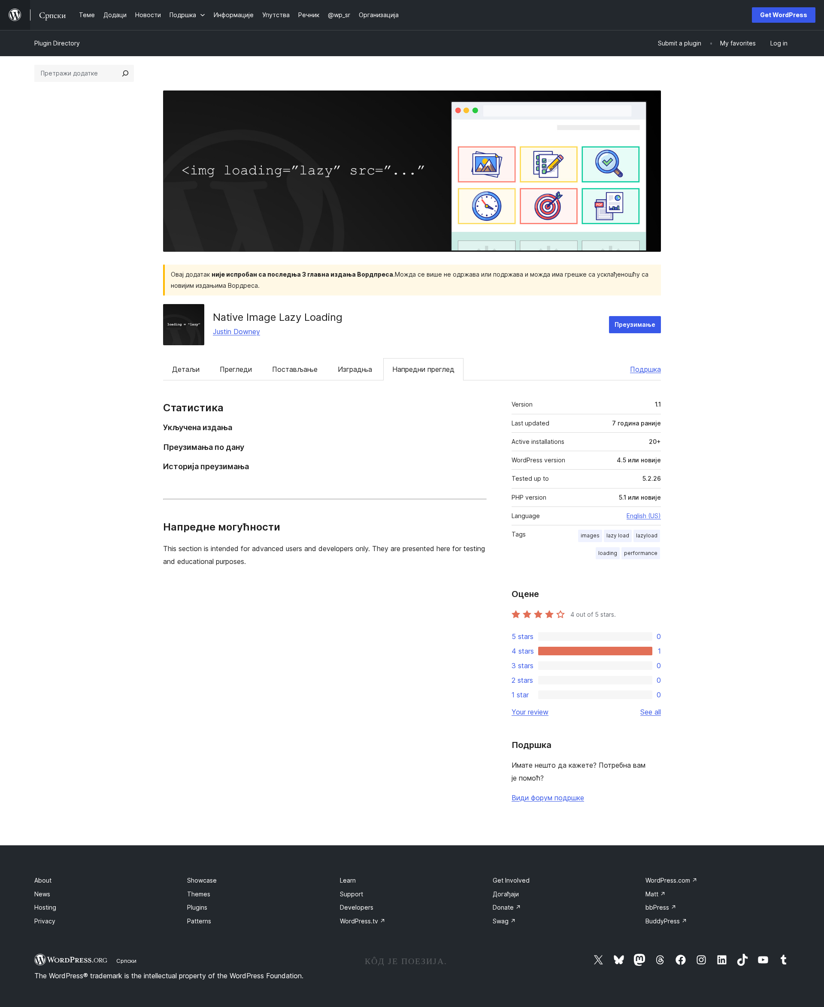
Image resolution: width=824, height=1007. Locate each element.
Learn (348, 880)
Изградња (355, 369)
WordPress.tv (362, 921)
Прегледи (236, 369)
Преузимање (635, 324)
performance (640, 553)
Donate (507, 907)
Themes (198, 894)
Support (351, 894)
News (42, 894)
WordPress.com (671, 880)
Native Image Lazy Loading (277, 317)
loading (607, 553)
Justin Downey (236, 331)
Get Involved (511, 880)
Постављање (295, 369)
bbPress (660, 907)
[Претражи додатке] (125, 73)
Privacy (44, 921)
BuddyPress (666, 921)
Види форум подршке (548, 797)
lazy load (617, 535)
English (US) (644, 515)
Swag (504, 921)
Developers (356, 907)
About (43, 880)
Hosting (45, 907)
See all (650, 712)
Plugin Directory (57, 43)
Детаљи (186, 369)
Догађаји (506, 894)
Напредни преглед (423, 369)
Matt (655, 894)
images (590, 535)
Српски (126, 960)
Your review (530, 712)
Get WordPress (783, 14)
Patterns (199, 921)
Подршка (645, 369)
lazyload (646, 535)
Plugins (197, 907)
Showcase (202, 880)
